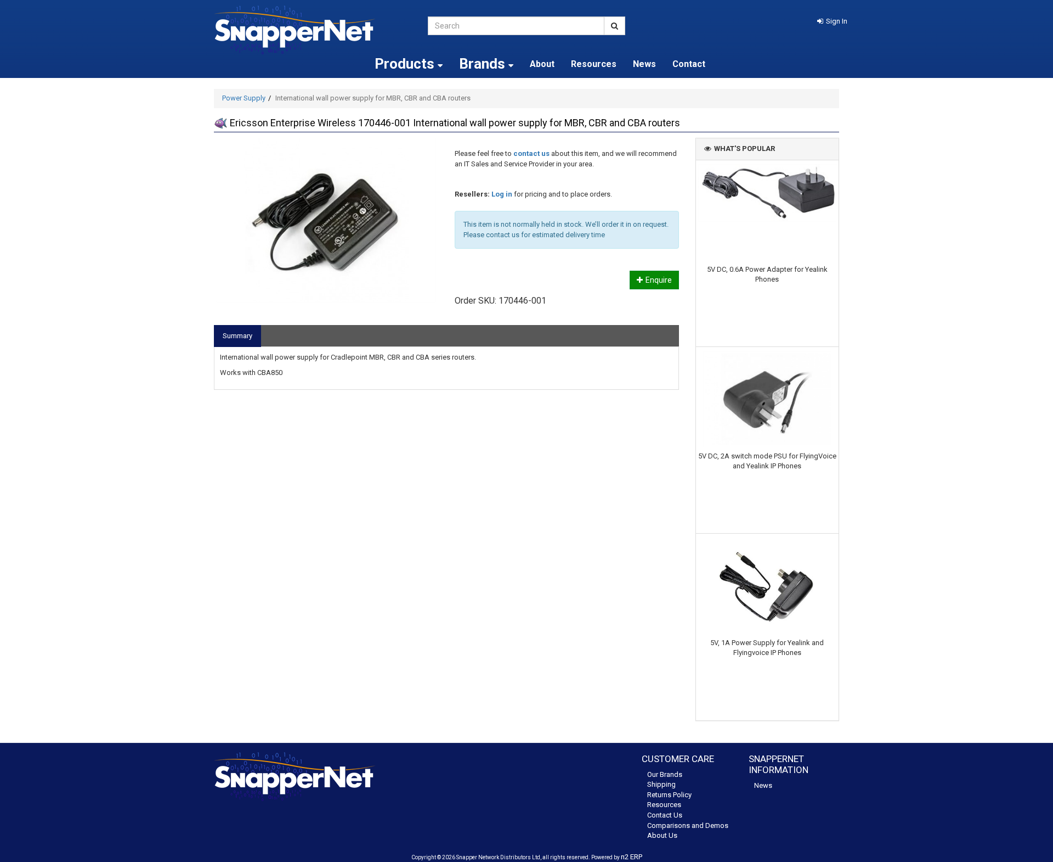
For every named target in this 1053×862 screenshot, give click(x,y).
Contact (688, 64)
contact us (531, 153)
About (542, 64)
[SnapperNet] (312, 29)
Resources (593, 64)
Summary (237, 336)
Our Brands (664, 774)
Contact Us (664, 815)
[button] (832, 21)
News (644, 64)
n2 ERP (631, 857)
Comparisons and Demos (687, 825)
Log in (501, 194)
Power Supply (243, 98)
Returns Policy (669, 795)
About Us (662, 835)
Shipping (661, 784)
